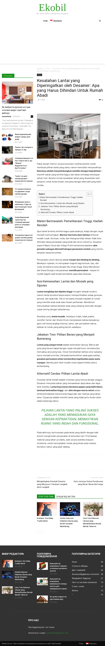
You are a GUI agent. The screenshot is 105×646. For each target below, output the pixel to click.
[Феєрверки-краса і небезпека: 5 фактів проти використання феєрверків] (7, 204)
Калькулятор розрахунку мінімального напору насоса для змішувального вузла (58, 584)
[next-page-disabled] (43, 532)
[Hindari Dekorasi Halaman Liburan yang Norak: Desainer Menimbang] (70, 509)
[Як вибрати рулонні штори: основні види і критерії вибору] (17, 92)
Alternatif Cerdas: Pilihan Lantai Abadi (57, 212)
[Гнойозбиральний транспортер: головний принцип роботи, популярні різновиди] (7, 220)
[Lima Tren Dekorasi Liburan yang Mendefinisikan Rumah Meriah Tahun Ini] (93, 509)
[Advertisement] (52, 45)
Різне (45, 21)
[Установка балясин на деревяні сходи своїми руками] (7, 191)
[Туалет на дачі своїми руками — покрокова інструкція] (7, 178)
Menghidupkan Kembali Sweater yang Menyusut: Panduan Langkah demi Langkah (52, 484)
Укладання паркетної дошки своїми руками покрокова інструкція (24, 237)
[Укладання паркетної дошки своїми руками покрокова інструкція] (7, 237)
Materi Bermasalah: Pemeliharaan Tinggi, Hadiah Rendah (61, 198)
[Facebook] (39, 106)
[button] (100, 21)
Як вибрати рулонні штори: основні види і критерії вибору (16, 110)
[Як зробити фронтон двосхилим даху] (42, 599)
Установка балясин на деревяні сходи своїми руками (23, 191)
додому (40, 68)
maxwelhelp (6, 116)
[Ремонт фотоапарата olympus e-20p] (7, 150)
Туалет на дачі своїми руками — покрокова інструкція (24, 178)
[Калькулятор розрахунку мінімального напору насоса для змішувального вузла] (42, 581)
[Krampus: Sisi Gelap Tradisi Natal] (47, 509)
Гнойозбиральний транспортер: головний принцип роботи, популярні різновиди (22, 222)
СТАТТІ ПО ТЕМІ (46, 497)
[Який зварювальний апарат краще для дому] (7, 137)
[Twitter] (46, 106)
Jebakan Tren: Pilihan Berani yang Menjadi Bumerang (59, 207)
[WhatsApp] (58, 106)
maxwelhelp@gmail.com (57, 633)
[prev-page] (38, 532)
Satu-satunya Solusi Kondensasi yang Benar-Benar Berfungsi (88, 482)
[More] (65, 106)
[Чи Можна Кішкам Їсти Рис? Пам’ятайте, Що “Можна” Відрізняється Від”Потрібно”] (7, 161)
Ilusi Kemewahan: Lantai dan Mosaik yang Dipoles (62, 203)
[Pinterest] (52, 106)
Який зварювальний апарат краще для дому (23, 136)
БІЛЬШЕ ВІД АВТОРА (65, 497)
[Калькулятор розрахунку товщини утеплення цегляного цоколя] (42, 566)
